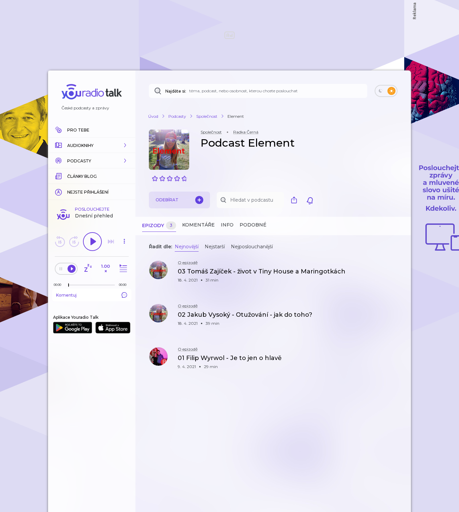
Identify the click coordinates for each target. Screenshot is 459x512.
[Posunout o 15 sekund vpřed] (74, 242)
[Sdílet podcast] (295, 200)
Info (227, 225)
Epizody (157, 225)
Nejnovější (187, 247)
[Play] (92, 241)
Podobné (253, 225)
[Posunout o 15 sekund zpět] (60, 242)
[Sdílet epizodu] (397, 275)
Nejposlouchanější (252, 247)
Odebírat (167, 199)
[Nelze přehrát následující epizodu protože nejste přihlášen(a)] (111, 242)
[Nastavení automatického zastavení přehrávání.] (87, 268)
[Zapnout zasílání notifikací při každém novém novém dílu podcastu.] (310, 200)
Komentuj (66, 295)
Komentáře (198, 225)
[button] (91, 145)
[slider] (68, 285)
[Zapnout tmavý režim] (386, 91)
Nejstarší (215, 247)
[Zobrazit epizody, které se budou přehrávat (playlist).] (122, 268)
